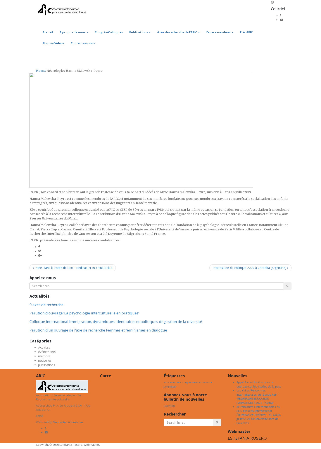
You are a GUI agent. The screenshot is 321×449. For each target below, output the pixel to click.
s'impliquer (170, 386)
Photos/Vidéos (53, 43)
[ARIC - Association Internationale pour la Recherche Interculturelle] (62, 5)
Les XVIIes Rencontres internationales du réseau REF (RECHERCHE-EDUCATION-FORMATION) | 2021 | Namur (256, 396)
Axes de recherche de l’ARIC (177, 32)
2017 (166, 382)
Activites (44, 347)
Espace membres (218, 32)
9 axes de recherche (46, 304)
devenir (196, 382)
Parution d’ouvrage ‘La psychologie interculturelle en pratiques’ (84, 313)
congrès (186, 382)
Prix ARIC (246, 32)
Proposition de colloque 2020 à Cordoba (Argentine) (250, 268)
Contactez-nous (83, 43)
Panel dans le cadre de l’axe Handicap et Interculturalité (73, 268)
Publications (138, 32)
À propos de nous (73, 32)
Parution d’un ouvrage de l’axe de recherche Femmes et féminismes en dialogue (98, 330)
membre (44, 356)
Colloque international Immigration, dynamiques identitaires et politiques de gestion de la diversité (115, 321)
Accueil (48, 32)
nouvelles (45, 360)
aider (173, 382)
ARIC (179, 382)
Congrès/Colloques (109, 32)
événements (47, 352)
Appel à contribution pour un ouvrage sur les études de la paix (258, 384)
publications (46, 365)
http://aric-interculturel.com (65, 422)
